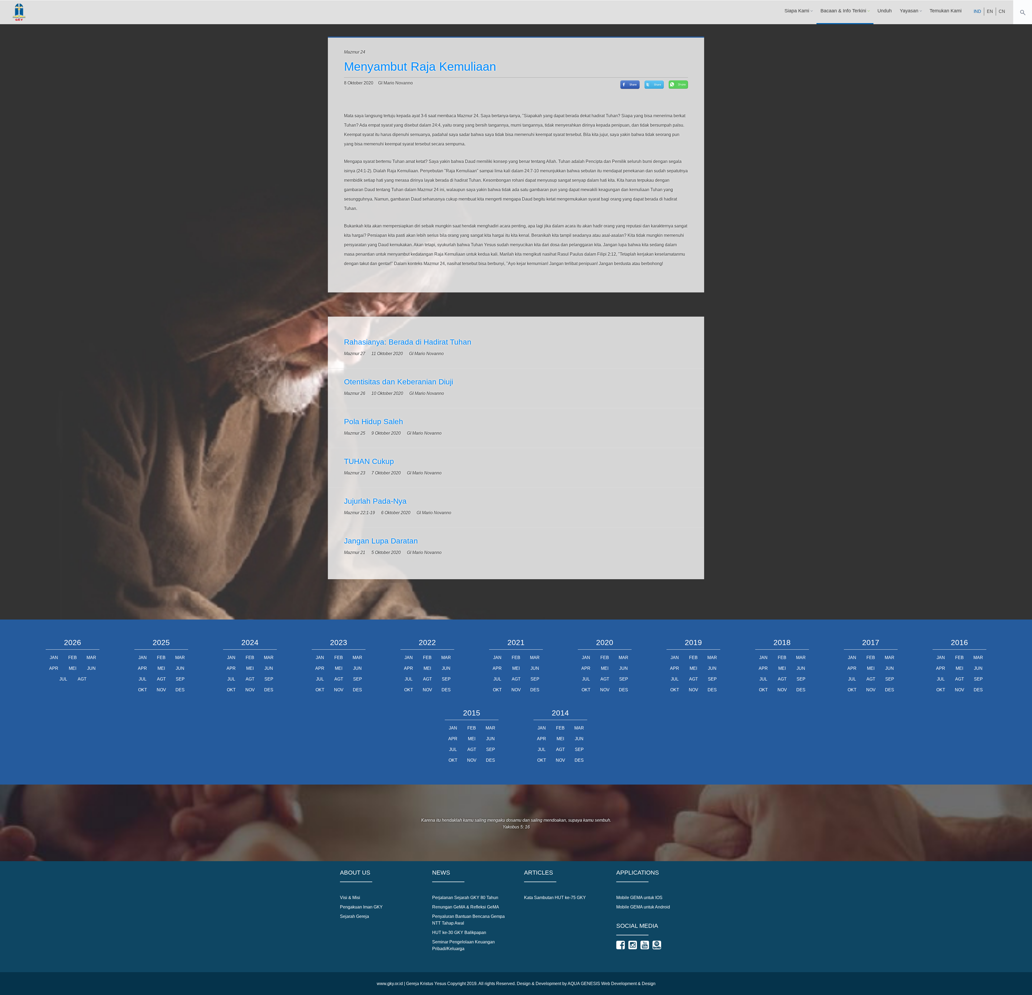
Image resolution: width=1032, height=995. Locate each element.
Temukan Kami (946, 10)
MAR (91, 657)
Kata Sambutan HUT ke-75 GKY (555, 897)
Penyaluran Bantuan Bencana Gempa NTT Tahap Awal (468, 919)
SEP (180, 679)
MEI (72, 668)
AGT (82, 679)
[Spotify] (657, 945)
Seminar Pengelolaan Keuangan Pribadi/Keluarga (463, 945)
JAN (54, 657)
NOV (161, 690)
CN (1002, 11)
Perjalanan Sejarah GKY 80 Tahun (465, 897)
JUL (63, 679)
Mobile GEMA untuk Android (643, 907)
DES (180, 690)
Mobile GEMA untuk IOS (639, 897)
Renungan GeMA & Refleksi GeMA (465, 907)
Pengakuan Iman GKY (361, 907)
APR (53, 668)
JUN (91, 668)
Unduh (884, 10)
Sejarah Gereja (354, 916)
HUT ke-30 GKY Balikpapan (459, 932)
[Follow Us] (620, 945)
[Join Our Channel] (644, 945)
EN (990, 11)
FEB (72, 657)
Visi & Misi (350, 897)
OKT (142, 690)
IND (977, 11)
